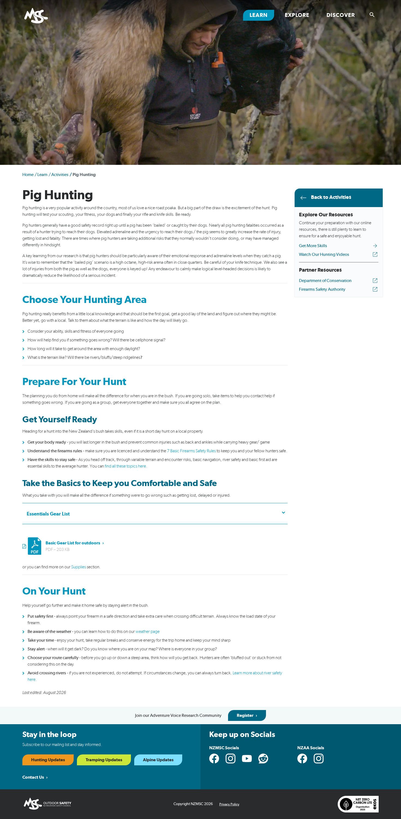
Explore (297, 15)
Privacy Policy (229, 804)
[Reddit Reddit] (263, 758)
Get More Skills (313, 246)
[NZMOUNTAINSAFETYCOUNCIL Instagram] (230, 758)
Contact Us (33, 777)
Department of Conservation (325, 280)
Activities (59, 174)
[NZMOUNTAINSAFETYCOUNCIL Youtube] (247, 758)
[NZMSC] (42, 16)
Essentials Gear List (48, 514)
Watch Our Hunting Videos (324, 254)
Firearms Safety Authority (322, 289)
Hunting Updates (48, 760)
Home (28, 174)
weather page (148, 631)
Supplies (78, 567)
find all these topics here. (126, 466)
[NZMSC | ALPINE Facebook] (302, 758)
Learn (262, 15)
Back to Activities (331, 197)
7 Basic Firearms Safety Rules (191, 451)
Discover (341, 15)
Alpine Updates (158, 760)
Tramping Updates (104, 760)
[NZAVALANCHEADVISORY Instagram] (319, 758)
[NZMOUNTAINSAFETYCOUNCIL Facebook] (214, 758)
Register (245, 715)
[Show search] (372, 15)
